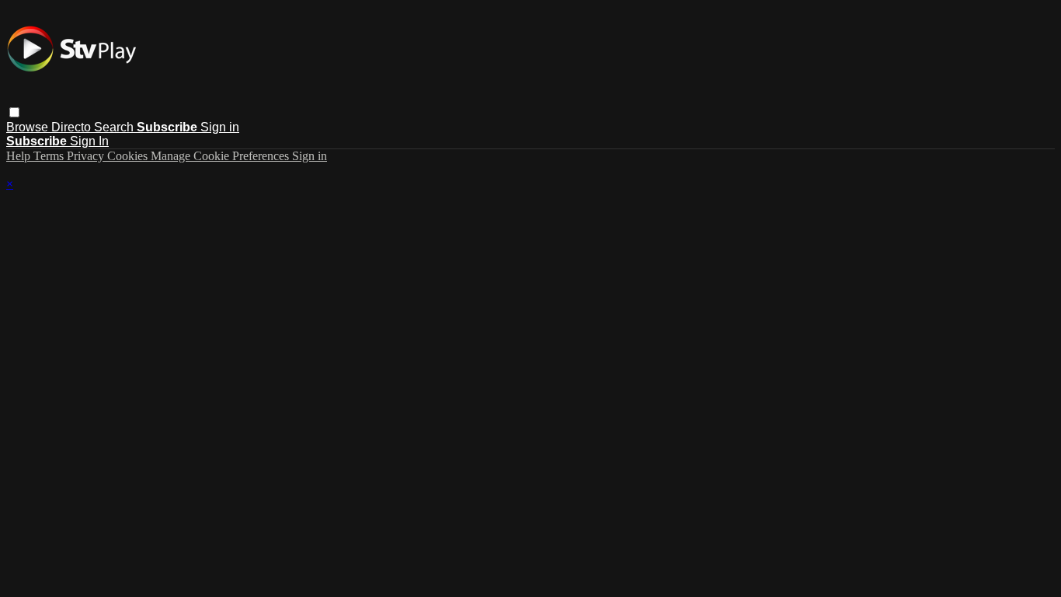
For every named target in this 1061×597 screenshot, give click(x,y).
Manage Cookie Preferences (221, 155)
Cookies (129, 155)
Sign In (89, 141)
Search (115, 127)
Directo (72, 127)
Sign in (219, 127)
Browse (28, 127)
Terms (50, 155)
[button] (14, 112)
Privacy (87, 155)
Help (19, 155)
